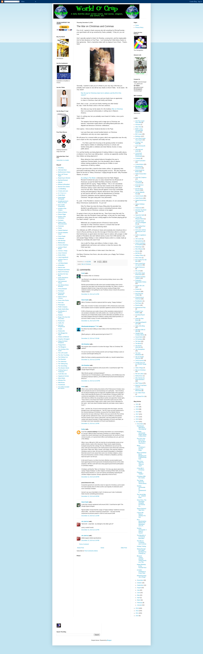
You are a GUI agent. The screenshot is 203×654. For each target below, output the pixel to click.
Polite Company (62, 307)
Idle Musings (61, 240)
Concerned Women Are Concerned (138, 154)
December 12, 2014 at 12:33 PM (90, 381)
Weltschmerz (139, 376)
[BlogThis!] (100, 262)
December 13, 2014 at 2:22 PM (90, 530)
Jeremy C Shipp (62, 250)
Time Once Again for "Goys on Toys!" (140, 464)
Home (102, 548)
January (139, 605)
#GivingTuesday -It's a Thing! (141, 576)
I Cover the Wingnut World (139, 217)
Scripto (60, 329)
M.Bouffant (61, 265)
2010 (137, 615)
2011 (137, 613)
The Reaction (62, 359)
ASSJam (137, 124)
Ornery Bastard (62, 288)
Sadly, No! (61, 323)
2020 (137, 406)
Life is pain (138, 239)
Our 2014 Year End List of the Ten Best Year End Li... (141, 441)
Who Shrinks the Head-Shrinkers (140, 378)
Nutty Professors (140, 267)
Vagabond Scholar (63, 376)
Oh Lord (137, 271)
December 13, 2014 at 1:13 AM (90, 515)
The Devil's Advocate (138, 346)
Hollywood (138, 208)
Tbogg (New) (62, 345)
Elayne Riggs (62, 214)
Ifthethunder (61, 243)
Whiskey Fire (62, 380)
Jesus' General (62, 253)
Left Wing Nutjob (63, 263)
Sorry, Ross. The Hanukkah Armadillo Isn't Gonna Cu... (141, 503)
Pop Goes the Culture (139, 294)
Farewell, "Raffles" (140, 473)
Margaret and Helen (64, 269)
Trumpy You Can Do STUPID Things (140, 363)
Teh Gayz (138, 341)
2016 (137, 416)
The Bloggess (62, 347)
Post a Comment (84, 544)
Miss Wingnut (139, 249)
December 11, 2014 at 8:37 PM (90, 321)
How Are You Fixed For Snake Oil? (140, 210)
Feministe (61, 226)
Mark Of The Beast (63, 272)
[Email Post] (94, 261)
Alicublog (61, 168)
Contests (137, 158)
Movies (137, 251)
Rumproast (61, 321)
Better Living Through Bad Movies (139, 130)
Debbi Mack (61, 195)
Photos (137, 289)
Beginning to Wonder (64, 178)
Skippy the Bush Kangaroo (62, 341)
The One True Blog (63, 355)
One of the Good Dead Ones (140, 273)
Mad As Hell (61, 267)
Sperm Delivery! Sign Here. (141, 509)
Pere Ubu (61, 302)
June (138, 592)
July (138, 590)
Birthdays (138, 136)
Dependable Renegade (61, 198)
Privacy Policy (139, 27)
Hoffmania (61, 238)
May (138, 595)
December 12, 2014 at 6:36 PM (90, 477)
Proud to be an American (139, 298)
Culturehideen (139, 164)
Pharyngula (61, 305)
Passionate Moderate (61, 293)
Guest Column (139, 196)
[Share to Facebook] (104, 262)
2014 (137, 421)
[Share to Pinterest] (106, 262)
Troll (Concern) (139, 360)
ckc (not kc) (84, 521)
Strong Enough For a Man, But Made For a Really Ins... (141, 551)
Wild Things (138, 383)
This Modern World (63, 368)
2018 (137, 411)
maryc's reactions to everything (140, 243)
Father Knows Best (140, 174)
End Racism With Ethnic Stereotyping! (141, 427)
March (139, 600)
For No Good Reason (139, 189)
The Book (138, 343)
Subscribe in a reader (63, 160)
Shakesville (61, 331)
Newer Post (80, 548)
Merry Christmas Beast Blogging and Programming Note (141, 456)
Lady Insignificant (63, 257)
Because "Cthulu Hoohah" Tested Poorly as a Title (141, 559)
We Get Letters (139, 373)
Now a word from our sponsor (140, 264)
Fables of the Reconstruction (62, 223)
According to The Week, (88, 178)
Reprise (137, 305)
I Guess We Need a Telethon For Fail (141, 515)
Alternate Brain (62, 170)
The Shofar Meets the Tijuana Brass (141, 482)
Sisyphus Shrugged (63, 339)
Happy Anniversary (140, 200)
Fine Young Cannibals (138, 182)
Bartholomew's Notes (64, 172)
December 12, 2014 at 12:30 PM (90, 359)
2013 (137, 608)
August (139, 587)
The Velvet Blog (62, 366)
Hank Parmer (139, 198)
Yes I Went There (140, 392)
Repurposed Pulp (140, 307)
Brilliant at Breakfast (64, 184)
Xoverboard (61, 384)
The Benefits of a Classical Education (141, 537)
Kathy (83, 429)
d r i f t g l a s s (62, 193)
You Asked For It (140, 396)
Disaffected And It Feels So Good (63, 201)
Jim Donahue (85, 344)
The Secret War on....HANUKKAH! (141, 496)
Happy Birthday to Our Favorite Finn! (141, 566)
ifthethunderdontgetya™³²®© (90, 326)
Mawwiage (138, 247)
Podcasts (138, 291)
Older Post (124, 548)
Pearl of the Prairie (63, 300)
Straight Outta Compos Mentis (139, 334)
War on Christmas (117, 109)
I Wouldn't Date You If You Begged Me (140, 222)
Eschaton (61, 220)
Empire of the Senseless (62, 217)
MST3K (137, 253)
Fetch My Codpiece (140, 177)
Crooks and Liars (63, 191)
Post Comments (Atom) (91, 551)
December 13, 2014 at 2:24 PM (90, 540)
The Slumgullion (140, 349)
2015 (137, 419)
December (140, 424)
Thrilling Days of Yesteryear (62, 370)
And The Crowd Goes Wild (139, 121)
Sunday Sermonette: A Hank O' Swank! (141, 531)
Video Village (139, 368)
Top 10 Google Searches (139, 357)
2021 (137, 404)
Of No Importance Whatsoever (63, 278)
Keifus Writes (62, 255)
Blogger (109, 640)
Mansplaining (139, 241)
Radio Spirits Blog (63, 309)
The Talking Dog (63, 363)
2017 (137, 414)
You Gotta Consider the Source (63, 387)
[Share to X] (102, 262)
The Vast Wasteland (138, 353)
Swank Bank (139, 337)
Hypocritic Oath (139, 215)
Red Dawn (138, 303)
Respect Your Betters (139, 311)
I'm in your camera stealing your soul (140, 230)
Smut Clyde (84, 300)
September (140, 585)
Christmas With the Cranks (141, 477)
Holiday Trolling (141, 546)
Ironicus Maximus (63, 245)
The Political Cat (63, 357)
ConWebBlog (62, 189)
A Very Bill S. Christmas (140, 469)
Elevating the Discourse (139, 167)
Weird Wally (61, 378)
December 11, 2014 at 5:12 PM (90, 294)
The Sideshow (62, 361)
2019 (137, 409)
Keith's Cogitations (140, 235)
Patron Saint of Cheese (62, 297)
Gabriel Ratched (63, 230)
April (138, 597)
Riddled (60, 315)
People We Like (139, 285)
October (139, 583)
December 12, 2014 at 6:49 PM (90, 496)
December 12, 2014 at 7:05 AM (90, 338)
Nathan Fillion (139, 255)
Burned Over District (64, 186)
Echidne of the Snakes (62, 209)
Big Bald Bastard (63, 180)
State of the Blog (140, 326)
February (140, 602)
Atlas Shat (138, 127)
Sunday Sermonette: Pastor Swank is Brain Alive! (141, 434)
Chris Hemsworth (140, 146)
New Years (138, 257)
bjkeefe (60, 182)
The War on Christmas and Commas (141, 542)
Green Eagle (61, 236)
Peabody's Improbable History (140, 281)
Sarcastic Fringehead (61, 325)
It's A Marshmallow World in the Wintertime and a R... (141, 523)
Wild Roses (61, 382)
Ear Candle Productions (61, 205)
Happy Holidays (140, 204)
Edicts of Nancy (62, 212)
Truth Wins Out (62, 374)
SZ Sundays (138, 339)
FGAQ (60, 228)
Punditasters (139, 301)
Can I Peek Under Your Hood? (140, 139)
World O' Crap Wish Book (139, 389)
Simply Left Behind (63, 337)
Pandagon (61, 291)
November (140, 580)
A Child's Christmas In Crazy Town (141, 571)
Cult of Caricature (140, 160)
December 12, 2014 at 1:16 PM (90, 423)
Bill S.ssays (138, 134)
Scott (83, 273)
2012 (137, 610)
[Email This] (98, 262)
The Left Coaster (63, 353)
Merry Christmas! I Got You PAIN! (141, 448)
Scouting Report (140, 315)
